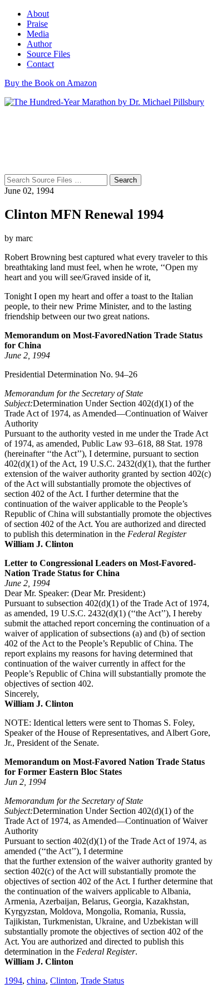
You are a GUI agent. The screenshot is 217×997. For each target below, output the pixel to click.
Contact (40, 64)
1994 (13, 980)
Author (39, 44)
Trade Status (102, 980)
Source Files (48, 54)
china (36, 980)
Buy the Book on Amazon (50, 83)
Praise (37, 23)
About (38, 13)
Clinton (63, 980)
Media (38, 34)
